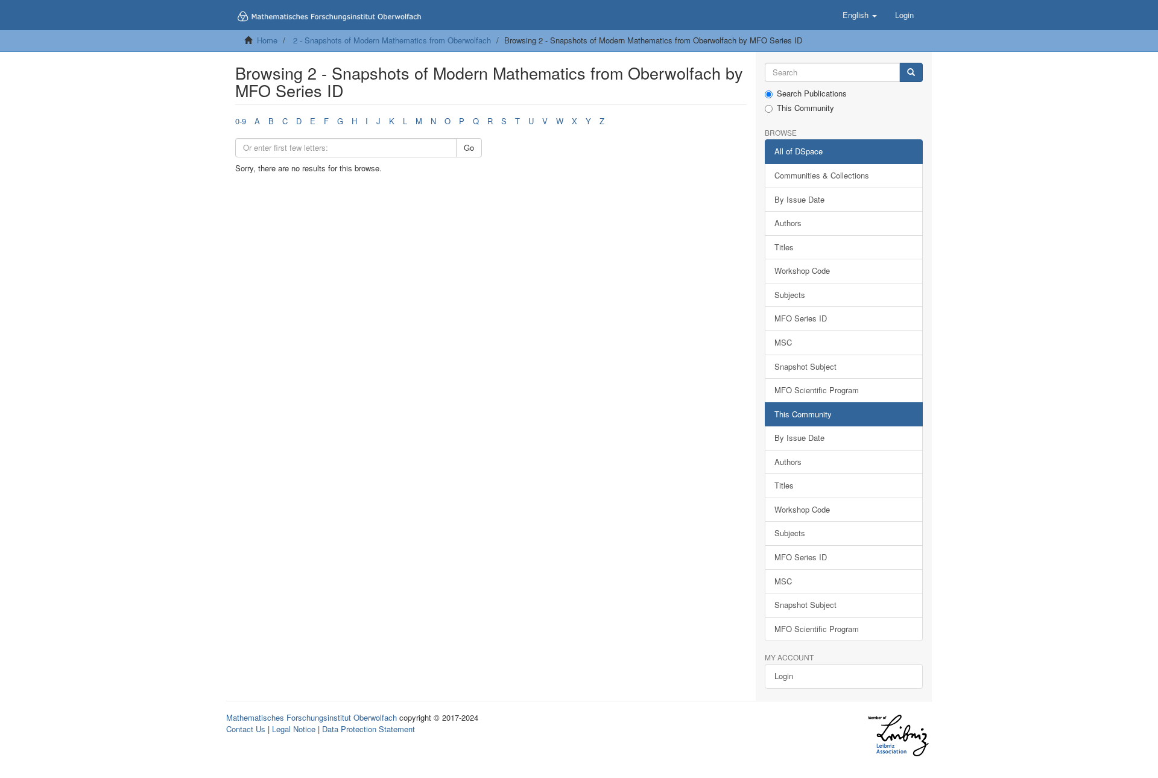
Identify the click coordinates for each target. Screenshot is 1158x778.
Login (783, 676)
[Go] (911, 73)
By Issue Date (799, 199)
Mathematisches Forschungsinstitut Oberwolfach (311, 717)
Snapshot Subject (805, 366)
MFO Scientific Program (816, 390)
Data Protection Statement (368, 729)
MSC (783, 342)
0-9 (240, 121)
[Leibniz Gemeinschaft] (898, 735)
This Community (805, 108)
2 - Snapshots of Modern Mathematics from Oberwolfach (392, 40)
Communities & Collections (821, 175)
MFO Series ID (800, 318)
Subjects (789, 294)
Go (469, 147)
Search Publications (812, 93)
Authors (788, 223)
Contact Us (245, 729)
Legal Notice (293, 729)
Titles (784, 247)
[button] (860, 15)
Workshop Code (802, 270)
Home (267, 40)
